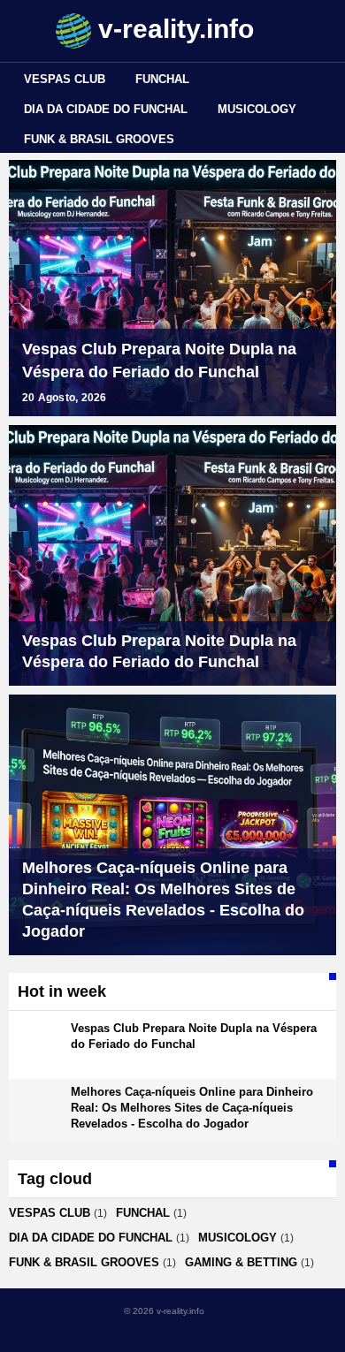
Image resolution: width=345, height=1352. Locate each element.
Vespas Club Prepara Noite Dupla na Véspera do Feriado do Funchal (159, 360)
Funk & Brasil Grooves (99, 139)
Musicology (257, 109)
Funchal (162, 79)
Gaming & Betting (241, 1262)
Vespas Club (64, 79)
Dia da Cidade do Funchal (106, 109)
